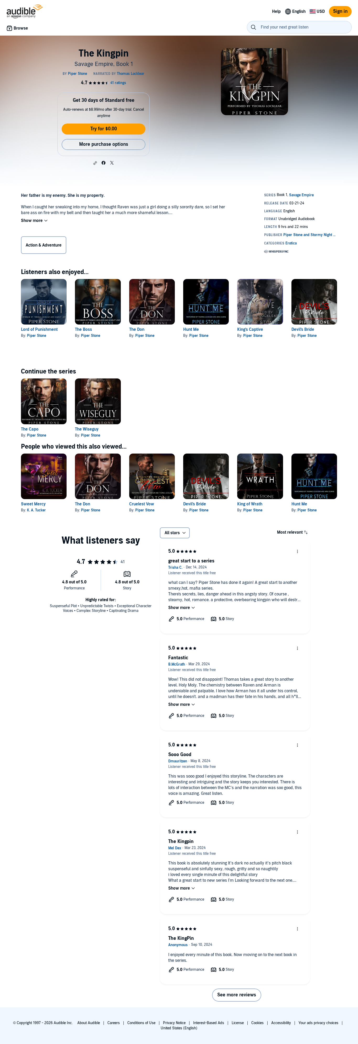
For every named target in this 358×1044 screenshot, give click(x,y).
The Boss (83, 329)
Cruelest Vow (141, 504)
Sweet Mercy (33, 504)
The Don (136, 329)
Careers (113, 1023)
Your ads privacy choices (318, 1023)
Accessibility (281, 1023)
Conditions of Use (141, 1023)
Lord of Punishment (39, 329)
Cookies (257, 1023)
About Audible (88, 1023)
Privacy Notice (174, 1023)
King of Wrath (249, 504)
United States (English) (179, 1028)
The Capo (30, 429)
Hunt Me (191, 329)
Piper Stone (36, 335)
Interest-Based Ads (208, 1023)
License (238, 1023)
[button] (95, 163)
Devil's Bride (302, 329)
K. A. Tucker (36, 510)
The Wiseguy (87, 429)
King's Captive (250, 329)
